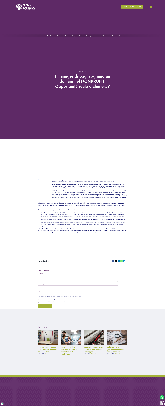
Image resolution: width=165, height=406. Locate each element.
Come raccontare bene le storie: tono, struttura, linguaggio (93, 337)
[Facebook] (113, 261)
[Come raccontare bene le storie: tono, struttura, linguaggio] (94, 337)
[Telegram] (124, 261)
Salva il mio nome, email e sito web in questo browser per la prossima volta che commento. (60, 296)
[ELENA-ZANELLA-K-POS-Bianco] (25, 3)
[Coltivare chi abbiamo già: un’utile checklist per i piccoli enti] (117, 337)
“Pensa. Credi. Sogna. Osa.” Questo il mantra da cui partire (47, 337)
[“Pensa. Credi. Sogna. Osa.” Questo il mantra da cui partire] (48, 337)
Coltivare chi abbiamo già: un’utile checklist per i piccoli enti (116, 337)
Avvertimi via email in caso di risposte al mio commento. (52, 299)
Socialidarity (73, 180)
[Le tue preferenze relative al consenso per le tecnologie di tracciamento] (2, 404)
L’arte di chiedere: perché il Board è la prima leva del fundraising (70, 337)
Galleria (49, 337)
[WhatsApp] (121, 261)
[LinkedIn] (118, 261)
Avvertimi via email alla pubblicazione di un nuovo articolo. (53, 302)
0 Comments (47, 353)
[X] (115, 261)
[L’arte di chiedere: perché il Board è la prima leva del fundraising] (71, 337)
